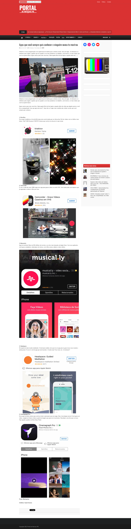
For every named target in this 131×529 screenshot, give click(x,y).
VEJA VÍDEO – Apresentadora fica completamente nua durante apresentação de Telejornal (99, 189)
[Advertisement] (78, 17)
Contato (109, 2)
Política (103, 2)
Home (98, 2)
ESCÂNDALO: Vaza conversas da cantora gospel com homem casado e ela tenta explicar (100, 177)
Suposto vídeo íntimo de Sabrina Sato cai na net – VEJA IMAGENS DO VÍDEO (99, 183)
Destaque (31, 48)
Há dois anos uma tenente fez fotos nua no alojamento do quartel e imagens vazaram (99, 171)
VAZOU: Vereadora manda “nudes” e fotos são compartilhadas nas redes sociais (99, 195)
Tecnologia (37, 48)
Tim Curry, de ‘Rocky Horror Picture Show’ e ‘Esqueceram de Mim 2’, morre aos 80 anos (61, 32)
